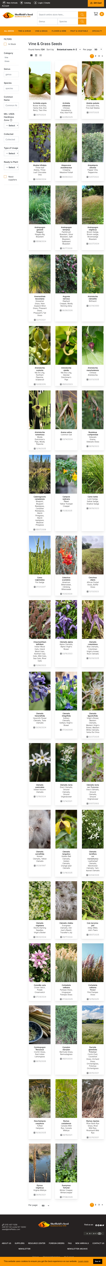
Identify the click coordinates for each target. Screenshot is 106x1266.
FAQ (70, 1243)
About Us (6, 1243)
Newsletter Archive (77, 1249)
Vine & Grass (41, 31)
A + (90, 1233)
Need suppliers (12, 178)
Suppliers (19, 1243)
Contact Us (98, 1243)
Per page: (33, 1205)
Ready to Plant (11, 162)
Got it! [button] (98, 1261)
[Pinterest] (98, 1225)
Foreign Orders (56, 1243)
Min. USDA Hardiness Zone (9, 117)
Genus (7, 69)
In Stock (12, 44)
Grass (7, 61)
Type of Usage (11, 148)
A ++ (94, 1233)
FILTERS (8, 39)
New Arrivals (82, 1243)
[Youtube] (101, 1225)
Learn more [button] (83, 1261)
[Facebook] (96, 1225)
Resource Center (36, 1243)
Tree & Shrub (24, 31)
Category (8, 53)
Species (8, 83)
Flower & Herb (59, 31)
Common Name (8, 98)
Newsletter (24, 1249)
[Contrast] (100, 1233)
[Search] (82, 14)
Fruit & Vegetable (79, 31)
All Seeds (9, 31)
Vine (6, 57)
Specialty (97, 31)
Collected (8, 134)
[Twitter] (103, 1225)
